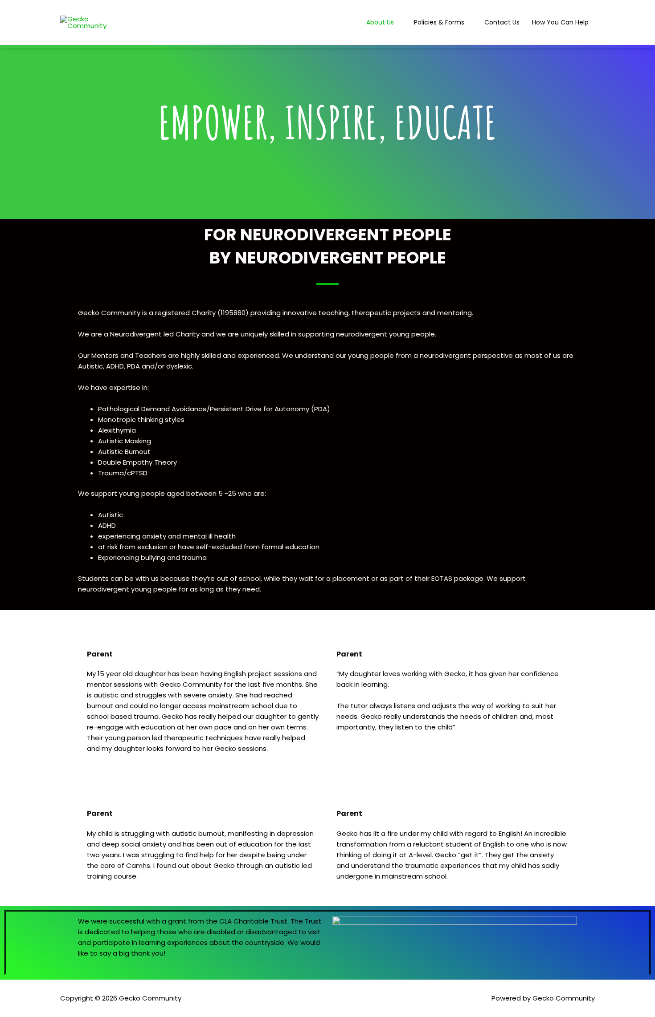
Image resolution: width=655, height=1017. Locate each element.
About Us (380, 22)
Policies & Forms (439, 22)
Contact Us (502, 22)
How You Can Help (560, 22)
